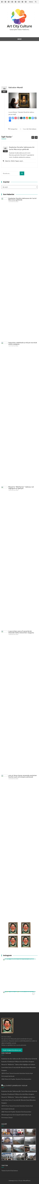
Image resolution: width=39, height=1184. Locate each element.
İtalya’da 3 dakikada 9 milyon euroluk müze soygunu (17, 1061)
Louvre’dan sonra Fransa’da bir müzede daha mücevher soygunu (21, 631)
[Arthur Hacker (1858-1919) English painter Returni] (19, 975)
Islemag (11, 1180)
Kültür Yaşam (15, 161)
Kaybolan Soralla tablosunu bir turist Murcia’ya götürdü (19, 1058)
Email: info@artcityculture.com (12, 1050)
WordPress (26, 1180)
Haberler (7, 161)
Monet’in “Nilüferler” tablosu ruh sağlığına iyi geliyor (21, 487)
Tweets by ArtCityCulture (9, 1170)
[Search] (22, 173)
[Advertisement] (19, 62)
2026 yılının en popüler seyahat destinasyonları (16, 1079)
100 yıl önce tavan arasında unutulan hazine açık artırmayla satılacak (22, 776)
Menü (31, 2)
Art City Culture (31, 129)
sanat (21, 161)
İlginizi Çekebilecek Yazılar (16, 1085)
